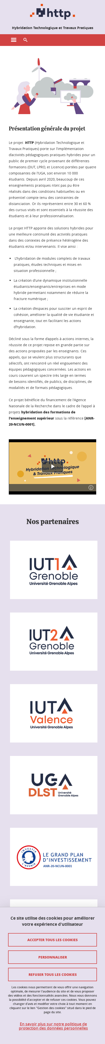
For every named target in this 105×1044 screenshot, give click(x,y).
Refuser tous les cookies (53, 974)
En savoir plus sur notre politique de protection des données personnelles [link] (53, 1026)
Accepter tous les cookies (52, 939)
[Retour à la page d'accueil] (52, 12)
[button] (25, 40)
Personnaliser (52, 957)
